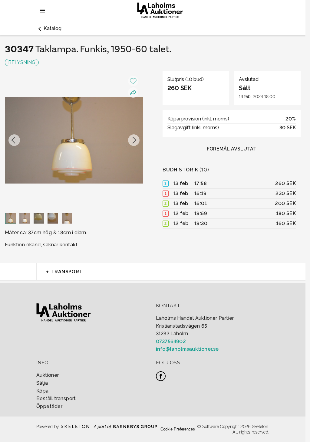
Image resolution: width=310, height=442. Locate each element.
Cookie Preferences (177, 429)
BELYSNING (21, 62)
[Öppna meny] (42, 10)
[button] (48, 28)
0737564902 (171, 341)
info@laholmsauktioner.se (187, 349)
